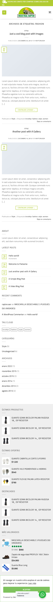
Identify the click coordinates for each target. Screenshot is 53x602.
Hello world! (14, 255)
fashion (35, 118)
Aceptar (26, 589)
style (40, 118)
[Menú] (4, 12)
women (45, 118)
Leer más (32, 583)
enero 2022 (7, 366)
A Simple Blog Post (17, 279)
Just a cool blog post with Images (26, 33)
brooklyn (28, 118)
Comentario (13, 258)
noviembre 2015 (9, 371)
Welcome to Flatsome (18, 264)
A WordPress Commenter (13, 314)
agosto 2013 (7, 390)
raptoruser (40, 41)
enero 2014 (7, 380)
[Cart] (49, 12)
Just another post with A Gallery (23, 271)
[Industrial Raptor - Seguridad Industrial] (26, 12)
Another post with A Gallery (26, 131)
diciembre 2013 (9, 385)
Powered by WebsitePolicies (14, 597)
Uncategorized (8, 351)
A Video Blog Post (16, 286)
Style (26, 31)
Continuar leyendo (26, 110)
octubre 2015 (8, 376)
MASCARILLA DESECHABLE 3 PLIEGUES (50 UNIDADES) (26, 306)
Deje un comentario (44, 121)
